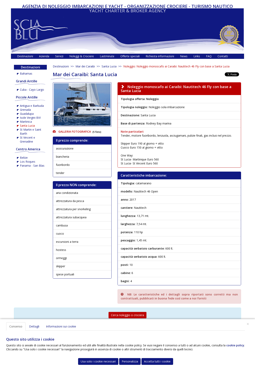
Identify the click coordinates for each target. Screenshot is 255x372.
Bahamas (26, 73)
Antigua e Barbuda (32, 106)
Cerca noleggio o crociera (127, 315)
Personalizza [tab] (130, 361)
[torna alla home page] (41, 28)
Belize (24, 157)
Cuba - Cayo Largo (32, 89)
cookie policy (235, 345)
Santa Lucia (109, 66)
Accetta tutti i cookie (157, 361)
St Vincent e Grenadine (27, 139)
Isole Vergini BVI (30, 117)
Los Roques (27, 161)
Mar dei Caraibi (85, 66)
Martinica (26, 121)
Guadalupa (27, 114)
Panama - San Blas (32, 165)
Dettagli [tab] (34, 326)
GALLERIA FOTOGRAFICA (74, 131)
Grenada (25, 110)
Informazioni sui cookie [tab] (61, 326)
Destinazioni (61, 66)
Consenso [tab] (15, 326)
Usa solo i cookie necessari (98, 361)
